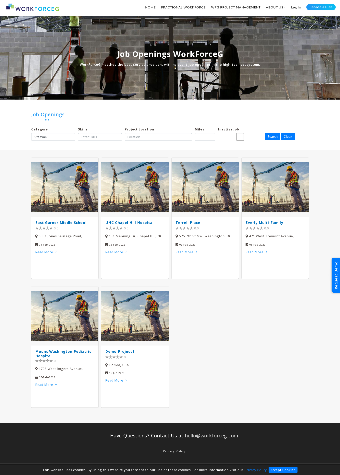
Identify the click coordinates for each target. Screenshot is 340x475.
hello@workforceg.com (211, 435)
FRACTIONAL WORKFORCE (183, 7)
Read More (44, 252)
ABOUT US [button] (274, 7)
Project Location (139, 129)
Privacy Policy (174, 451)
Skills (83, 129)
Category (39, 129)
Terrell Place (188, 222)
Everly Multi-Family (264, 222)
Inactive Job (228, 129)
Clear (288, 136)
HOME (150, 7)
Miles (199, 129)
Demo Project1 (119, 351)
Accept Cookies (283, 470)
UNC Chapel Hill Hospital (129, 222)
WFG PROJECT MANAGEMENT (236, 7)
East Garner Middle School (61, 222)
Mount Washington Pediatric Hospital (63, 353)
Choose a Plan (321, 7)
